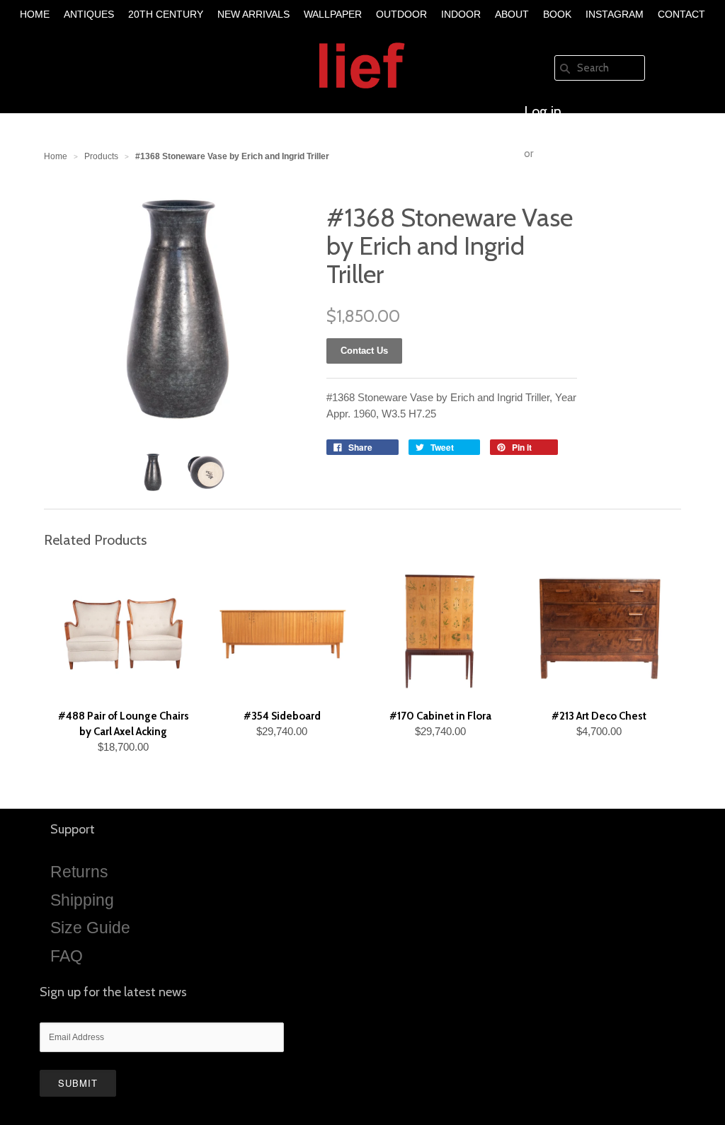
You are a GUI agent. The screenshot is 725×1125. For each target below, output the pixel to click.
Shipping (82, 900)
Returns (79, 871)
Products (101, 156)
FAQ (66, 956)
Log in (542, 111)
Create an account (579, 196)
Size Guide (90, 927)
